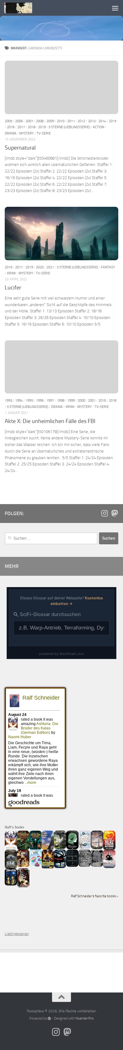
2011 (71, 121)
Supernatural (20, 147)
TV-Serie (44, 133)
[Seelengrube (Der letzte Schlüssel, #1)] (35, 849)
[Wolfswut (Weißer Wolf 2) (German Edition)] (85, 865)
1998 (60, 400)
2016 (11, 127)
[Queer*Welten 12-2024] (35, 865)
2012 (81, 121)
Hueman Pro (84, 1018)
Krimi (11, 273)
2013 (92, 121)
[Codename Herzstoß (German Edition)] (109, 849)
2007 (29, 121)
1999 (71, 400)
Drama (10, 133)
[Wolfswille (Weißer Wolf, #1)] (97, 865)
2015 (112, 121)
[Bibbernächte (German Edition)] (11, 884)
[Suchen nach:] (51, 538)
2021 (50, 267)
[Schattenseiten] (60, 867)
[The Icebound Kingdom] (85, 847)
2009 (50, 121)
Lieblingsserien (17, 934)
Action (98, 127)
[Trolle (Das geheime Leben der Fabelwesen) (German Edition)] (23, 886)
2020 (40, 267)
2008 (40, 121)
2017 (21, 127)
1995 (29, 400)
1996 (40, 400)
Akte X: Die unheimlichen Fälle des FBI (50, 421)
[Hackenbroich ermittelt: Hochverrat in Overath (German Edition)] (97, 847)
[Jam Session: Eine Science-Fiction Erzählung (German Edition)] (48, 868)
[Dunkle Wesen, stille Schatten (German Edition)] (109, 867)
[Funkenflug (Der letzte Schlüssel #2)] (23, 849)
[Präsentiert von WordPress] (49, 1018)
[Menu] (115, 8)
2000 (81, 400)
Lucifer (13, 287)
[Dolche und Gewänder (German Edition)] (72, 865)
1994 (19, 400)
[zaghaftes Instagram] (104, 513)
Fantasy (108, 267)
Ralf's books (14, 827)
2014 (102, 121)
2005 (8, 121)
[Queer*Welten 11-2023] (23, 866)
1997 (50, 400)
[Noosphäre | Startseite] (23, 8)
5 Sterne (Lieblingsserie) (69, 127)
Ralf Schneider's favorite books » (94, 896)
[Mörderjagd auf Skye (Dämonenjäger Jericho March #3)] (11, 868)
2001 (92, 400)
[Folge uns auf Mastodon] (114, 513)
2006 (19, 121)
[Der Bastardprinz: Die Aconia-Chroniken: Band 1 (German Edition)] (72, 848)
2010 (60, 121)
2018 (31, 127)
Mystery (26, 133)
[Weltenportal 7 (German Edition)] (60, 847)
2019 (42, 127)
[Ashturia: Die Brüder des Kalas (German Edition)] (11, 849)
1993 (8, 400)
